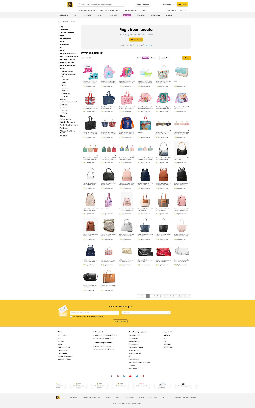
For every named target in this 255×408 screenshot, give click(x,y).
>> (189, 296)
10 (177, 296)
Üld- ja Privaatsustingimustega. (95, 316)
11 (180, 296)
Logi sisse (148, 45)
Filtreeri (186, 58)
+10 (186, 296)
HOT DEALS (145, 58)
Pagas (65, 22)
